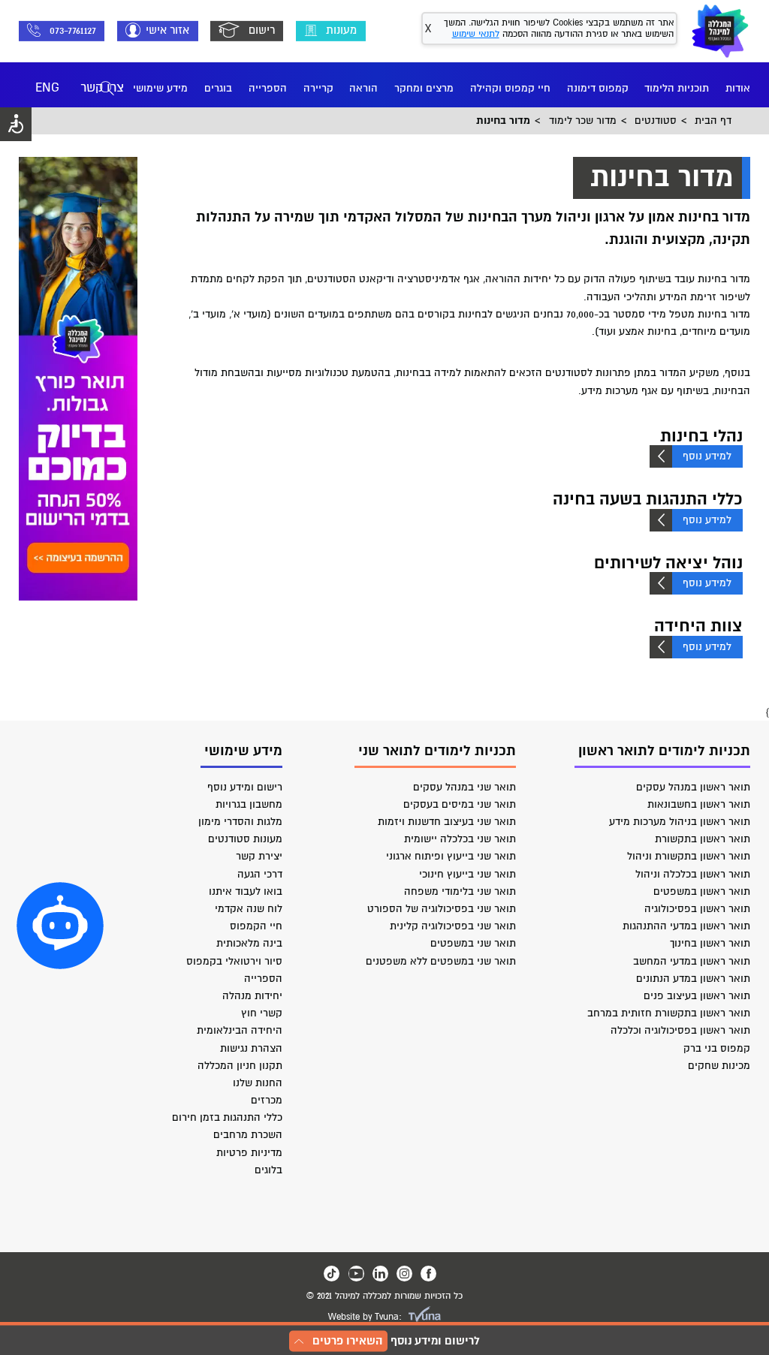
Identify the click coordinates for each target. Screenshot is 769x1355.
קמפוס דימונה (598, 88)
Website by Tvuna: (365, 1317)
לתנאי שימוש (475, 34)
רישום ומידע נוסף (244, 787)
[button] (60, 926)
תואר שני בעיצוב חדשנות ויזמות (447, 821)
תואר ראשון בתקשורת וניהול (688, 856)
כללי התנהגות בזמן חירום (227, 1117)
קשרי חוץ (261, 1013)
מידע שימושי (160, 88)
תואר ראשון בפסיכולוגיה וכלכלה (680, 1030)
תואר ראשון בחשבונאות (698, 804)
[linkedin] (380, 1273)
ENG (47, 87)
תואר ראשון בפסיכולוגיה (697, 908)
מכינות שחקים (719, 1065)
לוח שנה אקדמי (248, 908)
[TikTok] (331, 1273)
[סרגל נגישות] (16, 124)
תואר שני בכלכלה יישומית (460, 839)
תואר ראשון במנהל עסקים (693, 787)
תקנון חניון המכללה (240, 1065)
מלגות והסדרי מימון (240, 821)
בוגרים (218, 88)
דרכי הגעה (259, 874)
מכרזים (266, 1100)
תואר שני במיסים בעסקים (459, 804)
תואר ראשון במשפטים (701, 891)
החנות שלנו (257, 1082)
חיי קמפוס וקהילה (510, 88)
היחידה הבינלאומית (239, 1030)
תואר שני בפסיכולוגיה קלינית (453, 926)
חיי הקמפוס (256, 926)
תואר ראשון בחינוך (710, 943)
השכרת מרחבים (247, 1134)
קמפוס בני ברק (716, 1048)
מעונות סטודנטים (245, 839)
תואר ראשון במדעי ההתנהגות (686, 926)
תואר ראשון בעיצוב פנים (697, 995)
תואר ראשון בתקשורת (702, 839)
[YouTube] (356, 1273)
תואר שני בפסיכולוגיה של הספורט (441, 908)
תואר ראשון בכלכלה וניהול (692, 874)
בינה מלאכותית (249, 943)
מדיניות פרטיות (249, 1152)
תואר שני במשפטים (473, 943)
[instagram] (404, 1273)
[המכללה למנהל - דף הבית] (720, 31)
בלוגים (268, 1170)
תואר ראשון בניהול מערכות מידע (679, 821)
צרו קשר (102, 87)
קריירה (318, 88)
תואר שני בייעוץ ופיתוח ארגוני (451, 856)
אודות (737, 88)
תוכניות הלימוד (676, 88)
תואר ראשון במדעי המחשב (691, 961)
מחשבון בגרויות (249, 804)
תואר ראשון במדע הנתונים (693, 978)
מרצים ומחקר (424, 88)
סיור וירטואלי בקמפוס (234, 961)
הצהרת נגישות (251, 1048)
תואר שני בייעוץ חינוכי (467, 874)
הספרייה (268, 88)
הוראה (363, 88)
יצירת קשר (259, 856)
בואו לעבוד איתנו (245, 891)
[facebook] (428, 1273)
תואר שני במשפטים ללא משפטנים (441, 961)
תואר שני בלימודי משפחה (460, 891)
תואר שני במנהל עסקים (464, 787)
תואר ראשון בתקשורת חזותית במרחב (668, 1013)
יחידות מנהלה (252, 995)
